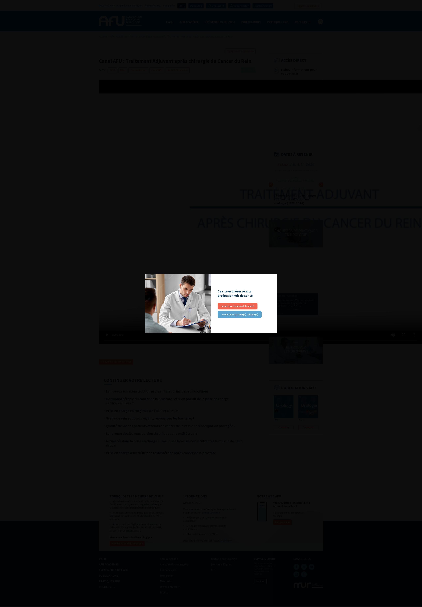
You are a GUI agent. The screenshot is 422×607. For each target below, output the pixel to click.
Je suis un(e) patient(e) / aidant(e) (239, 314)
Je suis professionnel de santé (237, 306)
